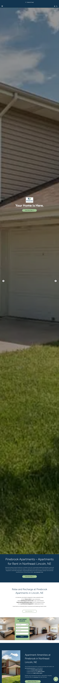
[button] (29, 2)
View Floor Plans (29, 210)
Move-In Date (19, 624)
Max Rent (18, 633)
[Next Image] (55, 281)
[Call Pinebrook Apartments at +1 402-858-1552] (57, 6)
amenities (36, 677)
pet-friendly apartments (30, 668)
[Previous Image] (3, 281)
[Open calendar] (27, 625)
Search (22, 636)
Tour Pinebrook (37, 572)
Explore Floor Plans (32, 681)
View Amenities (29, 611)
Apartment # (19, 630)
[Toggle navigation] (2, 6)
